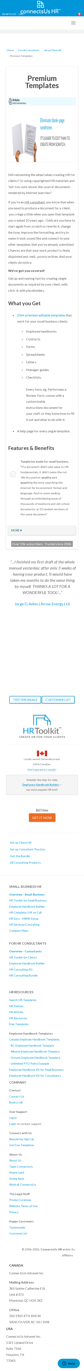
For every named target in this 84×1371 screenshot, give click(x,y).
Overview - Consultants (25, 951)
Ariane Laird (16, 1172)
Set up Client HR (53, 50)
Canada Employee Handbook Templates (34, 1039)
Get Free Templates (21, 1145)
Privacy (14, 1212)
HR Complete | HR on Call (25, 912)
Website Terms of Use (23, 1206)
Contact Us (16, 1096)
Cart (21, 14)
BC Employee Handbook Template (32, 1045)
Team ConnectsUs (21, 1166)
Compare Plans (18, 930)
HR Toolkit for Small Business (28, 900)
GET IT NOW (42, 817)
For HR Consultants (29, 50)
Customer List (58, 700)
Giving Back (16, 1178)
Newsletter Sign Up (21, 1139)
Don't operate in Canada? (42, 769)
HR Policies (16, 1006)
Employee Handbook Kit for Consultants (35, 1075)
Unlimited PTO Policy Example (30, 1063)
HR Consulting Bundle (23, 975)
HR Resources (18, 1018)
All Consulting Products (25, 862)
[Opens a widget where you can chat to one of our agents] (68, 1364)
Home (10, 50)
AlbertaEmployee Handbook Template (35, 1051)
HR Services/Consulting (24, 924)
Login (12, 1123)
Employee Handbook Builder (27, 906)
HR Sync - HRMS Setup (24, 918)
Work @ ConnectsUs (22, 1184)
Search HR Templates (22, 1000)
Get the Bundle (20, 856)
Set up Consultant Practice (27, 849)
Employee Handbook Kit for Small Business (36, 1069)
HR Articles (9, 14)
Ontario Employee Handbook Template (35, 1057)
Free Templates (19, 1024)
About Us (15, 1160)
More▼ (17, 530)
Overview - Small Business (27, 894)
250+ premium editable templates (41, 315)
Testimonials (25, 700)
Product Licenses (20, 1200)
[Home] (40, 7)
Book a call (16, 1102)
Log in (13, 1117)
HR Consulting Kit (21, 969)
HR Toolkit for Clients (23, 957)
